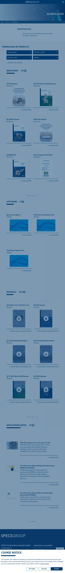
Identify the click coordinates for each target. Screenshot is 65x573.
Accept (56, 569)
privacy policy (44, 564)
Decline (44, 569)
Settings (32, 569)
